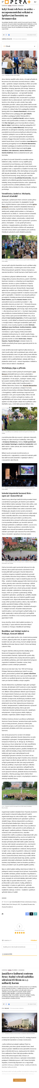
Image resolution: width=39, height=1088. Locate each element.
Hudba (10, 5)
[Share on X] (31, 913)
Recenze (14, 5)
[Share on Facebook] (6, 34)
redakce (7, 1008)
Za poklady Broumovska (28, 904)
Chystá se (4, 5)
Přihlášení (33, 940)
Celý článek (19, 1080)
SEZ (19, 904)
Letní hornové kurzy (30, 902)
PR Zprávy (15, 970)
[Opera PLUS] (18, 2)
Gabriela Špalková (7, 39)
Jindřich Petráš (20, 902)
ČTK (3, 1008)
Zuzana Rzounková (7, 907)
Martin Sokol (5, 904)
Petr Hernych (13, 904)
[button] (3, 2)
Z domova (20, 5)
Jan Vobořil (13, 902)
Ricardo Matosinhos (30, 385)
